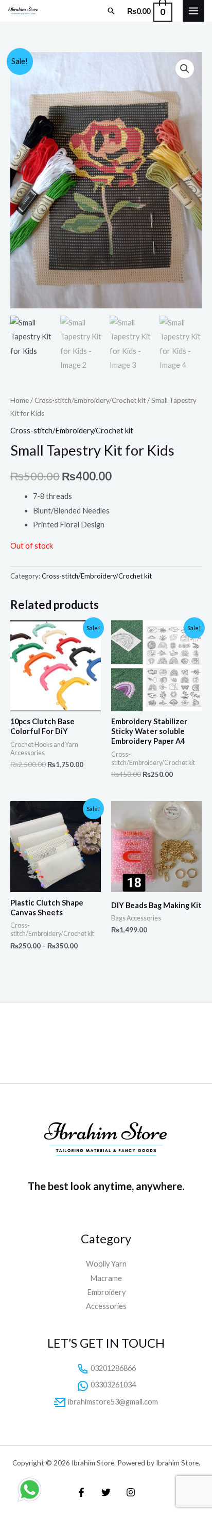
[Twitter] (106, 1492)
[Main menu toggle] (193, 11)
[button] (111, 10)
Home (19, 400)
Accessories (106, 1306)
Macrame (106, 1278)
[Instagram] (130, 1492)
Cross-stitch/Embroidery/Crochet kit (90, 400)
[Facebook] (81, 1492)
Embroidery (106, 1292)
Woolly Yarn (106, 1263)
